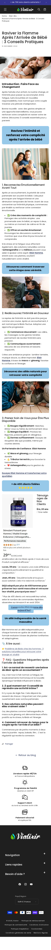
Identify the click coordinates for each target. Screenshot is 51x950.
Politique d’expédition (20, 929)
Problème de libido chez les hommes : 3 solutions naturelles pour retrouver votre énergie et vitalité (23, 651)
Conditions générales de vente (18, 933)
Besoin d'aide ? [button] (15, 874)
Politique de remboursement (33, 921)
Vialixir (16, 921)
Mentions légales (41, 933)
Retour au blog (27, 755)
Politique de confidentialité (16, 925)
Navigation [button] (12, 855)
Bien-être (12, 16)
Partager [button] (9, 744)
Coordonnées (36, 929)
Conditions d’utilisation (39, 925)
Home (4, 16)
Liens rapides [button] (13, 864)
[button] (5, 9)
